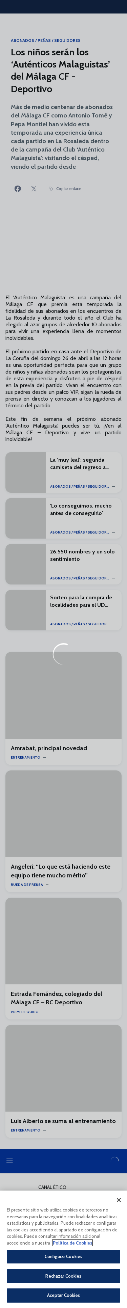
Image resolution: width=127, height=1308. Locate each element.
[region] (63, 1249)
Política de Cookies (72, 1243)
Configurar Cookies (63, 1256)
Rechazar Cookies (63, 1276)
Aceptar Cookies (63, 1295)
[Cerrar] (118, 1200)
